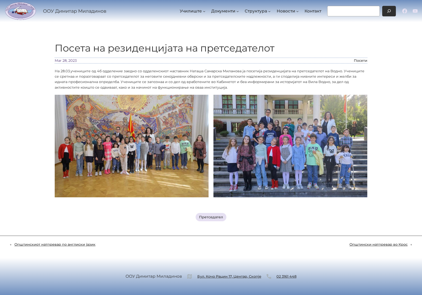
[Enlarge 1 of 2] (202, 101)
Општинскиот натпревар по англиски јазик (54, 244)
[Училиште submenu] (204, 11)
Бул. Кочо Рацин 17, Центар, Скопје (229, 276)
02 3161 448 (286, 276)
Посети (360, 60)
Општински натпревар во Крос (378, 244)
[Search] (389, 11)
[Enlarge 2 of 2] (361, 101)
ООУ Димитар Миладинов (74, 11)
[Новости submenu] (297, 11)
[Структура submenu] (269, 11)
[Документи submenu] (237, 11)
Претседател (211, 217)
